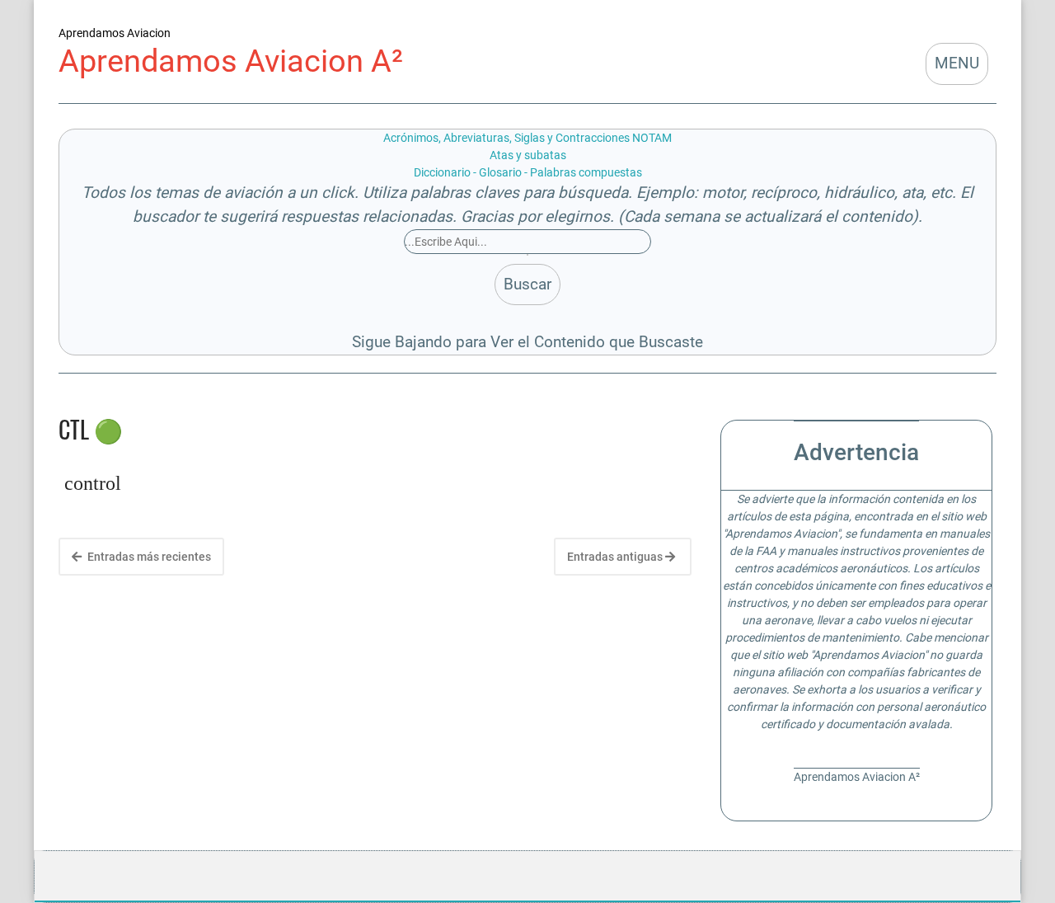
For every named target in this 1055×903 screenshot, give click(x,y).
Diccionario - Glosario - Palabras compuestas (528, 172)
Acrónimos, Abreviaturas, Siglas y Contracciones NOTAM (527, 137)
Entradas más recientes (148, 556)
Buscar (527, 284)
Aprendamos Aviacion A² (231, 60)
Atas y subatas (528, 155)
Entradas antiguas (616, 556)
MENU (957, 63)
